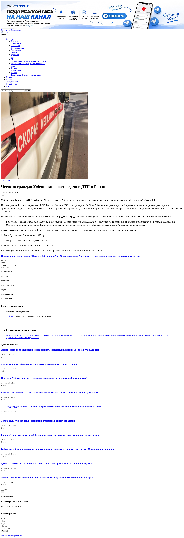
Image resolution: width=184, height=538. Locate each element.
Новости (9, 39)
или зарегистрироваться (11, 536)
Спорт (13, 57)
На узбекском (12, 84)
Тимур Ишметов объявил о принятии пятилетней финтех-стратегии (38, 420)
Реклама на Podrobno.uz (11, 30)
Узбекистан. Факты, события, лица (26, 75)
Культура (15, 55)
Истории (15, 68)
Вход (8, 86)
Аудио (13, 66)
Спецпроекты (12, 82)
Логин (4, 519)
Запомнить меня (11, 529)
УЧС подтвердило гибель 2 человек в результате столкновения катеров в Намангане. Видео (51, 406)
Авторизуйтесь (7, 316)
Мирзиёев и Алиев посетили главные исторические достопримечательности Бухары (47, 477)
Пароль (4, 523)
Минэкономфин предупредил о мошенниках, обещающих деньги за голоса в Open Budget (50, 349)
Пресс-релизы (17, 70)
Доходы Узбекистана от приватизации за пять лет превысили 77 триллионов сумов (46, 463)
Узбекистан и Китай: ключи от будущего (28, 61)
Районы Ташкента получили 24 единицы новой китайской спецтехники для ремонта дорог (51, 435)
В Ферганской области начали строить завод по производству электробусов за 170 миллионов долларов (57, 449)
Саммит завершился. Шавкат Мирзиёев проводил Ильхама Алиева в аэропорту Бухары (49, 392)
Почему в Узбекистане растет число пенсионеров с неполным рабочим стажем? (44, 378)
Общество (15, 46)
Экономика (16, 43)
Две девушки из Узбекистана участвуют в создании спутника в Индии (39, 364)
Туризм (14, 52)
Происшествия (17, 48)
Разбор (14, 73)
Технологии (16, 50)
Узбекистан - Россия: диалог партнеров (28, 64)
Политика (15, 41)
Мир (13, 59)
